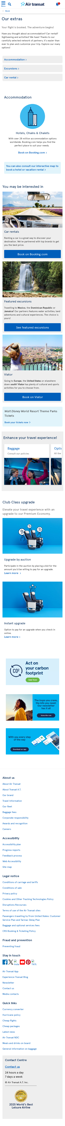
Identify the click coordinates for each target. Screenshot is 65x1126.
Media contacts (10, 993)
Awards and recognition (15, 823)
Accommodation (14, 59)
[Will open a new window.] (5, 963)
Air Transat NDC (10, 1037)
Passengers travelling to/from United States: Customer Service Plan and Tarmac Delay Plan (31, 917)
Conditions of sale (12, 887)
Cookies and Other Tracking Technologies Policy (27, 899)
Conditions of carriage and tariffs (20, 882)
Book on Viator (32, 397)
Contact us (8, 988)
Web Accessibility (11, 861)
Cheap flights (9, 1020)
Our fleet (7, 806)
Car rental (10, 77)
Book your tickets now (16, 422)
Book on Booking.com (25, 152)
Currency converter (13, 1009)
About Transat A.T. (11, 789)
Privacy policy (9, 893)
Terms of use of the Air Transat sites (21, 910)
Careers (6, 829)
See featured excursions (32, 327)
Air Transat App (10, 971)
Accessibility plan (11, 844)
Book (7, 10)
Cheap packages (11, 1026)
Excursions (10, 68)
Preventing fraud (11, 946)
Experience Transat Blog (15, 977)
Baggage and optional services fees (21, 925)
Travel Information (12, 800)
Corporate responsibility (15, 817)
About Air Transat (11, 783)
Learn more (11, 573)
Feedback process (12, 855)
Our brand (7, 795)
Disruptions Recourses (14, 904)
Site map (7, 866)
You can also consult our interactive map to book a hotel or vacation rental (32, 167)
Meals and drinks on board (16, 1043)
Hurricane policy (11, 1014)
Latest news (8, 1031)
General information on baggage (19, 1048)
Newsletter (8, 982)
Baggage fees (9, 812)
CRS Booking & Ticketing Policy (19, 931)
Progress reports (11, 849)
